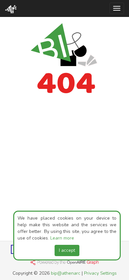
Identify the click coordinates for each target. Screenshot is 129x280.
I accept (67, 250)
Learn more (62, 238)
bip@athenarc (65, 273)
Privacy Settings (100, 273)
